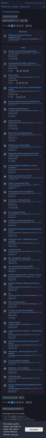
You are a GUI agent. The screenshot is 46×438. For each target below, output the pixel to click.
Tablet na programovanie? (19, 183)
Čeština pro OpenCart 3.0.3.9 (20, 176)
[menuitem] (6, 3)
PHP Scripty (13, 75)
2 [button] (14, 26)
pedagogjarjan (35, 110)
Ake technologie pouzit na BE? (20, 266)
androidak (34, 232)
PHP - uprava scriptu (16, 302)
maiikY (33, 202)
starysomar (34, 324)
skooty (33, 334)
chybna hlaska (14, 322)
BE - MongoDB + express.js (19, 258)
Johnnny (33, 135)
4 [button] (19, 26)
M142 (32, 378)
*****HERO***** (35, 185)
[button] (8, 26)
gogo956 (33, 91)
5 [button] (22, 26)
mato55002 (34, 53)
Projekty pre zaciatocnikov (19, 145)
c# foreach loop (14, 250)
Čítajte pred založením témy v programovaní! (20, 36)
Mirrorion (33, 103)
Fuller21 (33, 193)
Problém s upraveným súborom (21, 220)
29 (24, 71)
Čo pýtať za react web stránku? (21, 310)
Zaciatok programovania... (18, 109)
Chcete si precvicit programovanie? (22, 51)
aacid (32, 268)
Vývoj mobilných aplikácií (18, 361)
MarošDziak (34, 345)
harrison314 (34, 147)
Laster (33, 214)
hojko (32, 169)
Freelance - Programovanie (19, 200)
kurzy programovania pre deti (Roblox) (24, 101)
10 (20, 83)
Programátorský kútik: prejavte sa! (22, 63)
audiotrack (34, 39)
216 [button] (27, 26)
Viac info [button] (14, 435)
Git (9, 293)
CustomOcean (35, 178)
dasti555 (33, 355)
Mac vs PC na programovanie (20, 133)
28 (21, 71)
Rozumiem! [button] (34, 429)
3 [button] (17, 26)
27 (17, 71)
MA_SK (33, 65)
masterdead (34, 388)
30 (27, 71)
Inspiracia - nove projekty (18, 368)
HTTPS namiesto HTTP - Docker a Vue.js (24, 275)
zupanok (33, 222)
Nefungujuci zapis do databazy (20, 191)
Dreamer (33, 370)
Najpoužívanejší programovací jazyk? (23, 153)
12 (26, 83)
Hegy (32, 243)
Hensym (33, 295)
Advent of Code (14, 121)
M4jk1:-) (33, 122)
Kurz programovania (16, 212)
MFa (32, 77)
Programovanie (10, 11)
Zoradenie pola (14, 376)
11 (23, 83)
